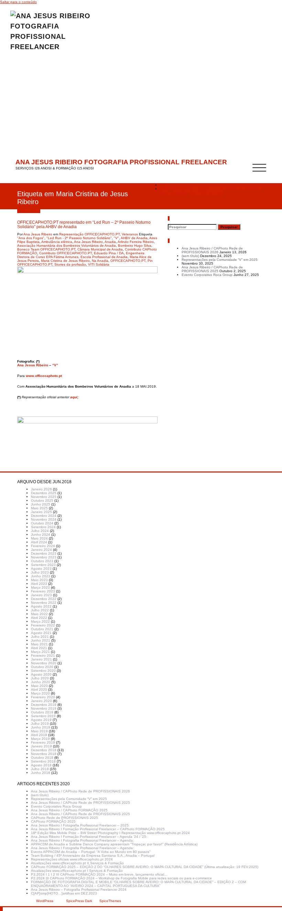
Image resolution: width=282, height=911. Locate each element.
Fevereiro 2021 (43, 655)
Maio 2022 (39, 614)
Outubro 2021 (42, 629)
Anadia (110, 242)
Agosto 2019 (41, 720)
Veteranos (130, 234)
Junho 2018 (40, 773)
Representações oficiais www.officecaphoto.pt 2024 (72, 859)
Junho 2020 (40, 682)
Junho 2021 (40, 640)
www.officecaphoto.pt (44, 376)
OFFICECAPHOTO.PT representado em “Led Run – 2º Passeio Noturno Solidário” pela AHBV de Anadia (210, 191)
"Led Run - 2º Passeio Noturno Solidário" (79, 238)
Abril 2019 (39, 735)
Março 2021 (40, 652)
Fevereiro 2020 (43, 697)
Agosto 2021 (41, 633)
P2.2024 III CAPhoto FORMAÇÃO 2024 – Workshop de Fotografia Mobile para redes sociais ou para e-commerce (121, 878)
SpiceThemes (109, 901)
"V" (116, 238)
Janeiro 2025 (41, 512)
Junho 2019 (40, 727)
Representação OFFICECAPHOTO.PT (89, 234)
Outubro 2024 (42, 523)
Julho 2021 (40, 636)
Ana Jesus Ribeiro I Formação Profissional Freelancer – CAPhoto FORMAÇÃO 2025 (98, 829)
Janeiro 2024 (41, 550)
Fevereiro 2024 (43, 546)
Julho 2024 (40, 531)
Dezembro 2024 (43, 516)
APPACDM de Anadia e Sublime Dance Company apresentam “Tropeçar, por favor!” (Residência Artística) (114, 844)
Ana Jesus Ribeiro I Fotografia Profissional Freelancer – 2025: (80, 825)
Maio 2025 (39, 508)
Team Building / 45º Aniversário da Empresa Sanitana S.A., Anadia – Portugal (92, 855)
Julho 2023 (40, 572)
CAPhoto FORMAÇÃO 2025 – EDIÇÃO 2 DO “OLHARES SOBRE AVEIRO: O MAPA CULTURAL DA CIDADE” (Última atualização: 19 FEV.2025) (144, 867)
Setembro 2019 (43, 716)
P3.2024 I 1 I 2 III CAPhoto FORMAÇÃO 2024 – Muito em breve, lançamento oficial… (99, 874)
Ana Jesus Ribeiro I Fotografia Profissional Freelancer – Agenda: (82, 840)
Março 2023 (40, 587)
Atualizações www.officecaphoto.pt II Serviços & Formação (77, 863)
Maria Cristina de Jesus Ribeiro (65, 261)
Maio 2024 (39, 538)
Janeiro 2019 (41, 746)
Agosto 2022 (41, 606)
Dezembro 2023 (43, 553)
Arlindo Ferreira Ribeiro (136, 242)
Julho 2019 (40, 723)
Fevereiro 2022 (43, 625)
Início (164, 185)
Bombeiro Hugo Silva (134, 245)
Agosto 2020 (41, 674)
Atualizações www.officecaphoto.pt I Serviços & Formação (77, 871)
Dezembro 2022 (43, 599)
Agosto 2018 (41, 765)
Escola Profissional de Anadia (104, 257)
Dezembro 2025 (43, 493)
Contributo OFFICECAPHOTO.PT (65, 253)
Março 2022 (40, 621)
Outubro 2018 (42, 757)
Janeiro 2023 (41, 595)
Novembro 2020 (43, 663)
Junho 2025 (40, 504)
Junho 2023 (40, 576)
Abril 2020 (39, 689)
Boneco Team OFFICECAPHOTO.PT (46, 249)
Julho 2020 (40, 678)
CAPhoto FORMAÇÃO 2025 (53, 821)
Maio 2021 (39, 644)
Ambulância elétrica (56, 242)
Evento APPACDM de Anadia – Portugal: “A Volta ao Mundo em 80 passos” (90, 852)
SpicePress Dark (79, 901)
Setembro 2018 (43, 761)
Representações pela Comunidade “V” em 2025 (220, 260)
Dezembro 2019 (43, 705)
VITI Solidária (98, 264)
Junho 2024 (40, 534)
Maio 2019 (39, 731)
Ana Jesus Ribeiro (37, 234)
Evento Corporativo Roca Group (207, 275)
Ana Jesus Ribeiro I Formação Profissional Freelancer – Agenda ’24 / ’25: (89, 836)
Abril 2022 (39, 618)
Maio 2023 (39, 580)
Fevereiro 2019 (43, 742)
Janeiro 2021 (41, 659)
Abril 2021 (39, 648)
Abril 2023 (39, 584)
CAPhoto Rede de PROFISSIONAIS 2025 (64, 818)
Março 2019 (40, 739)
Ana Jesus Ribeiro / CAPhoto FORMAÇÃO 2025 (69, 810)
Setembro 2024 (43, 527)
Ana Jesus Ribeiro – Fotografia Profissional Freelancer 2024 (79, 889)
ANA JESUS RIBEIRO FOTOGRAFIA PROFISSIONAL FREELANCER (121, 162)
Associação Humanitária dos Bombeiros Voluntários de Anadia (66, 245)
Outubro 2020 (42, 667)
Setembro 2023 (43, 565)
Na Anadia (100, 261)
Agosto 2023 (41, 568)
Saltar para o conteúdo (18, 2)
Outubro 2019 (42, 712)
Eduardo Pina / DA (109, 253)
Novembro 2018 (43, 754)
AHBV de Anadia (134, 238)
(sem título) (190, 256)
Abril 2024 (39, 542)
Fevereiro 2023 (43, 591)
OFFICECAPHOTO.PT (127, 261)
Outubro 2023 (42, 561)
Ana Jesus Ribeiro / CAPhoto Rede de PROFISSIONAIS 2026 (212, 250)
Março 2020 (40, 693)
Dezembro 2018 (43, 750)
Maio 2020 (39, 686)
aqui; (74, 397)
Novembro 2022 (43, 602)
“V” (55, 365)
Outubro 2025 (42, 500)
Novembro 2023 (43, 557)
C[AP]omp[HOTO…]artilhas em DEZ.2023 (64, 893)
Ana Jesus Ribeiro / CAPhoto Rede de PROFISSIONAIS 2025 (212, 269)
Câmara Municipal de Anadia (100, 249)
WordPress (44, 901)
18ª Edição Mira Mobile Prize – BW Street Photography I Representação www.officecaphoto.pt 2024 (110, 833)
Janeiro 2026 (41, 489)
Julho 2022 (40, 610)
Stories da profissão (70, 264)
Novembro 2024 (43, 519)
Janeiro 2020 (41, 701)
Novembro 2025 (43, 497)
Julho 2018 (40, 769)
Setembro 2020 (43, 671)
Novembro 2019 (43, 708)
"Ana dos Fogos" (30, 238)
